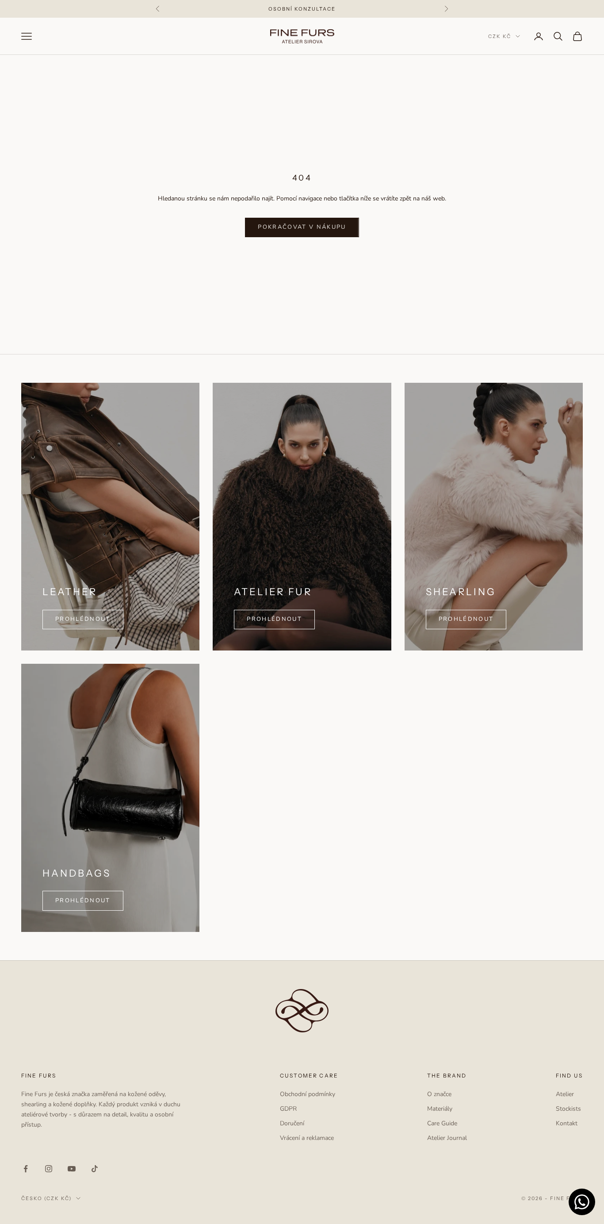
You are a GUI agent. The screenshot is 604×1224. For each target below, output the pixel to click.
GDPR (288, 1109)
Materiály (439, 1109)
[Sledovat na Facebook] (25, 1168)
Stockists (568, 1109)
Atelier (565, 1094)
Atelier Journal (447, 1138)
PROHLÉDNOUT (83, 619)
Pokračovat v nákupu (302, 227)
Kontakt (566, 1123)
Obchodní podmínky (307, 1094)
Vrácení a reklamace (307, 1138)
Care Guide (442, 1123)
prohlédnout (466, 619)
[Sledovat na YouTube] (71, 1168)
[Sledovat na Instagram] (48, 1168)
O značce (439, 1094)
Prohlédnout (274, 619)
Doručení (292, 1123)
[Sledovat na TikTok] (94, 1168)
